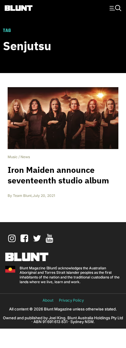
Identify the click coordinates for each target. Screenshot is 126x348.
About (47, 300)
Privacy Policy (71, 300)
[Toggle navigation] (114, 7)
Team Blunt (22, 195)
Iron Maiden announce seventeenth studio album (58, 175)
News (25, 157)
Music (13, 157)
